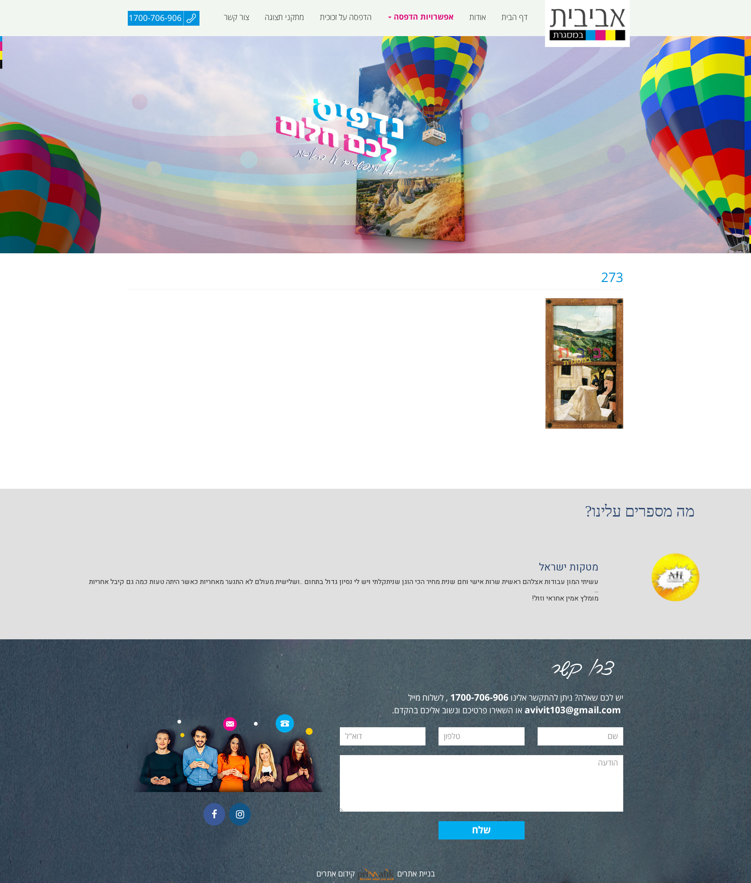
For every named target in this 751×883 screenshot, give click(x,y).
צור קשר (236, 17)
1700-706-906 (155, 18)
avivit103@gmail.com (573, 710)
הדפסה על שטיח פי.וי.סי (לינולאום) (384, 40)
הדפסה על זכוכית (346, 17)
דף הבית (515, 17)
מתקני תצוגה (284, 17)
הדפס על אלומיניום (519, 40)
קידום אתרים (335, 874)
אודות (477, 17)
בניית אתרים (416, 874)
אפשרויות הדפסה (423, 17)
